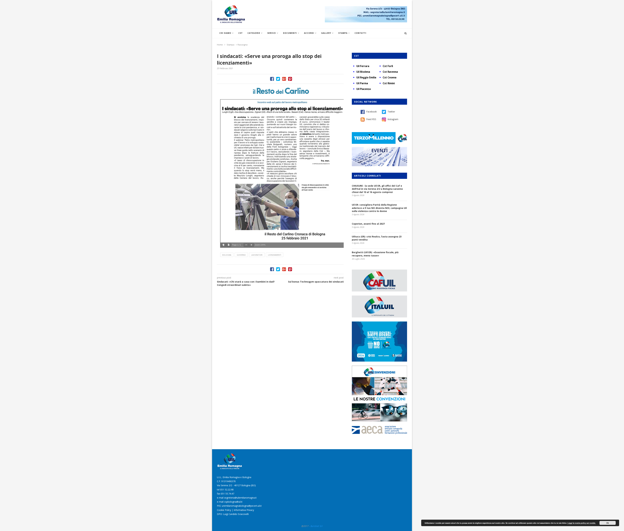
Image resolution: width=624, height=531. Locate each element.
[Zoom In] (251, 245)
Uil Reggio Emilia (366, 77)
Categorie (253, 33)
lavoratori (256, 255)
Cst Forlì (388, 66)
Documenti (290, 33)
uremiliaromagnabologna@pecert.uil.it (242, 505)
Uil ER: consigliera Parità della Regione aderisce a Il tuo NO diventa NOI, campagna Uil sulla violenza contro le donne (379, 208)
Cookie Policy (224, 510)
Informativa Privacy (244, 510)
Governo (241, 255)
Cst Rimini (389, 83)
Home (220, 44)
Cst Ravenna (390, 71)
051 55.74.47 (227, 493)
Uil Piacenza (363, 89)
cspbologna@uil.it (233, 501)
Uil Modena (363, 71)
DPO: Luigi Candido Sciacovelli (233, 514)
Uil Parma (362, 83)
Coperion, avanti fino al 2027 (368, 223)
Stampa (342, 33)
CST (240, 33)
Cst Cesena (389, 77)
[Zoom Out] (246, 245)
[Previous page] (223, 245)
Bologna (226, 255)
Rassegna (242, 44)
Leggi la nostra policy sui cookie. (581, 523)
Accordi (309, 33)
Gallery (326, 33)
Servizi (271, 33)
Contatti (360, 33)
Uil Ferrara (362, 66)
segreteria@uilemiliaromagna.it (240, 497)
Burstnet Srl (317, 526)
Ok (607, 522)
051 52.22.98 (227, 489)
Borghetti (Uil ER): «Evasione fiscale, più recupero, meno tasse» (375, 254)
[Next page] (228, 245)
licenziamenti (274, 255)
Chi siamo (225, 33)
